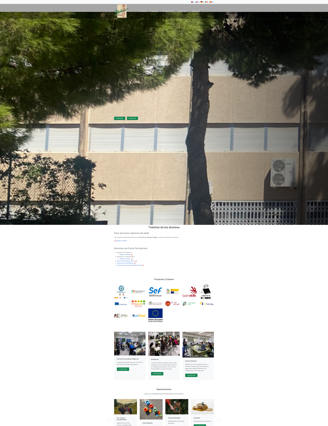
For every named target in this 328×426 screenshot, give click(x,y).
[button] (144, 11)
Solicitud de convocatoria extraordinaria (129, 265)
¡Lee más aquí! (123, 369)
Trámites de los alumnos (164, 227)
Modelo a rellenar (121, 240)
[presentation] (109, 419)
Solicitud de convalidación (125, 263)
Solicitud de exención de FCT (126, 261)
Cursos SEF (132, 118)
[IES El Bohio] (121, 11)
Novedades (119, 118)
